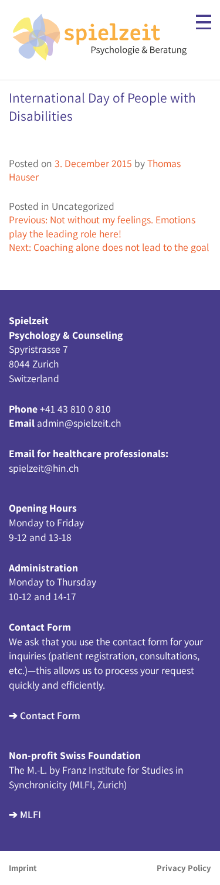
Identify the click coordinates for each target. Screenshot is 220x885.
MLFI (30, 814)
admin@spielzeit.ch (79, 423)
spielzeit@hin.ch (44, 468)
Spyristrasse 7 (38, 349)
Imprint (23, 867)
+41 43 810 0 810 (75, 409)
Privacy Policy (184, 867)
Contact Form (50, 715)
